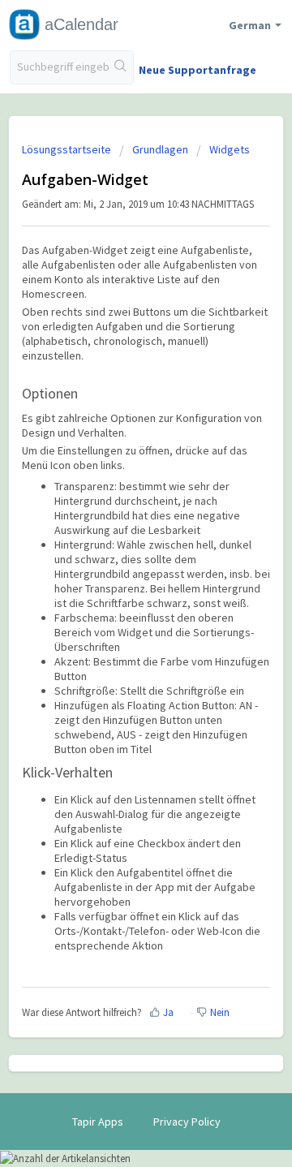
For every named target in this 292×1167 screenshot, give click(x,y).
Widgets (229, 149)
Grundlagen (160, 149)
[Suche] (121, 67)
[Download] (116, 579)
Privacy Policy (187, 1121)
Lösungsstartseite (68, 149)
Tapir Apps (97, 1121)
